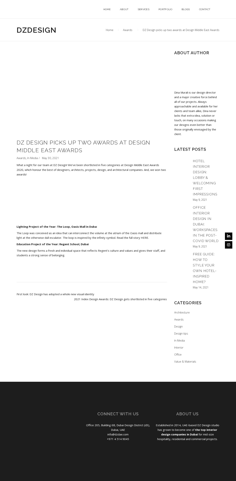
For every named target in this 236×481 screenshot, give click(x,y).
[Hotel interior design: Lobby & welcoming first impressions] (181, 180)
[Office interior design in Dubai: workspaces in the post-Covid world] (181, 226)
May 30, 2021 (50, 158)
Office (178, 354)
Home (109, 30)
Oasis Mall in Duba (83, 226)
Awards (127, 30)
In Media (32, 158)
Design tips (181, 333)
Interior (178, 347)
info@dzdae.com (118, 434)
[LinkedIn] (228, 236)
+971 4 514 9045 (118, 439)
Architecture (182, 312)
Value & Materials (185, 361)
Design (178, 326)
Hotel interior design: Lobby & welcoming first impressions (205, 177)
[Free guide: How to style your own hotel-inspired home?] (181, 270)
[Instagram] (228, 245)
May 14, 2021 (201, 287)
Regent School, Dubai (74, 244)
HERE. (145, 237)
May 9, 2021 (200, 199)
